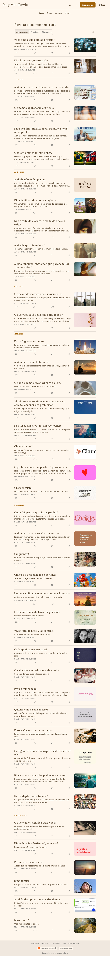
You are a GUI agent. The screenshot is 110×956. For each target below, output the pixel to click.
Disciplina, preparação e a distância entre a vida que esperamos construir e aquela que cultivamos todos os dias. (41, 157)
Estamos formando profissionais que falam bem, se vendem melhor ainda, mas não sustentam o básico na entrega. (42, 517)
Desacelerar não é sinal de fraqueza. (30, 847)
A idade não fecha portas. (30, 179)
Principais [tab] (35, 32)
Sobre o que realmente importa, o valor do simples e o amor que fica (42, 559)
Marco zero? (22, 920)
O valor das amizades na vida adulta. (37, 670)
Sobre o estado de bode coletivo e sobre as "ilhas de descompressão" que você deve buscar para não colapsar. (40, 65)
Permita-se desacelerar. (29, 862)
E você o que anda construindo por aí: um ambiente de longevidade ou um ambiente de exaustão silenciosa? (39, 780)
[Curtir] (16, 213)
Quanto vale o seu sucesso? (31, 709)
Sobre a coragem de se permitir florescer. (33, 578)
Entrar (102, 4)
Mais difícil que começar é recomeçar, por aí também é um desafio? (41, 904)
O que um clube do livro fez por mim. (37, 612)
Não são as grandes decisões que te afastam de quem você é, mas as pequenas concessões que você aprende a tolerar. (42, 472)
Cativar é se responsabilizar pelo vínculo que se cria (38, 597)
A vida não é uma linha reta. (31, 362)
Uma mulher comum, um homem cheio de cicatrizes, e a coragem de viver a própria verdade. (40, 205)
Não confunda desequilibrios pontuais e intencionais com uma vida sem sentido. (40, 714)
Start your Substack (48, 948)
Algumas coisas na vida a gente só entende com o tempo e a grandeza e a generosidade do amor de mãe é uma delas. (42, 693)
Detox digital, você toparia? (31, 796)
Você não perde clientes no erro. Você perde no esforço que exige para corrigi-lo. (41, 410)
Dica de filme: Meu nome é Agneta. (35, 200)
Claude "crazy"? (24, 446)
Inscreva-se (87, 4)
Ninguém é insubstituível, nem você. (36, 843)
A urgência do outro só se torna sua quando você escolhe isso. (40, 654)
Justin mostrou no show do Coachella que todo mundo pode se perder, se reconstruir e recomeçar (42, 430)
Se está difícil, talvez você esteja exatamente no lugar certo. (41, 491)
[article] (55, 46)
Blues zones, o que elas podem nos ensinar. (40, 775)
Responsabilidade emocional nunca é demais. (42, 593)
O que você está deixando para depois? (38, 314)
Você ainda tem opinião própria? (34, 39)
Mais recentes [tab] (22, 32)
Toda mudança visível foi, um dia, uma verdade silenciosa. (41, 248)
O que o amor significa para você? (35, 822)
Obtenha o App (66, 948)
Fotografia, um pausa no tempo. (33, 730)
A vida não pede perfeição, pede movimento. (41, 87)
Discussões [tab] (46, 32)
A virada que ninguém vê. (30, 245)
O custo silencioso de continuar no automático (35, 386)
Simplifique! (21, 880)
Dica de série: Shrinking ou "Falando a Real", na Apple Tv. (41, 130)
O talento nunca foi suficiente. (33, 152)
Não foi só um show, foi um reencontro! (38, 425)
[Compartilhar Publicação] (76, 4)
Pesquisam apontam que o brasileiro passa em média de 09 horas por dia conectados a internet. (41, 801)
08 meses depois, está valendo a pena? (32, 634)
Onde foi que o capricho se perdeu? (36, 512)
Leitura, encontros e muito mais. (29, 615)
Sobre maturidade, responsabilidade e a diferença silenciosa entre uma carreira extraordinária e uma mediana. (42, 112)
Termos (63, 943)
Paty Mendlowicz (28, 49)
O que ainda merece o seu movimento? (38, 294)
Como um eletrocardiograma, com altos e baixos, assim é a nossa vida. (41, 367)
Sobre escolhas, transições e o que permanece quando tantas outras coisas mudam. (42, 299)
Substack (45, 953)
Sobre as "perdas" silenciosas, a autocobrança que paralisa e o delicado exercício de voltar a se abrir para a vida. (42, 92)
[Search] (70, 4)
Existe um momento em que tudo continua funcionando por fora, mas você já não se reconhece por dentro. (42, 538)
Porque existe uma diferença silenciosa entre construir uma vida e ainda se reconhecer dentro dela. (41, 272)
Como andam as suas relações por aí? (31, 673)
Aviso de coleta (73, 943)
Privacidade (55, 943)
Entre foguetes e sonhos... (30, 341)
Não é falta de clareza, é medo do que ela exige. (39, 222)
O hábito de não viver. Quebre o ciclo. (37, 382)
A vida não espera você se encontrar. (37, 533)
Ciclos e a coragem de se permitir (35, 574)
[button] (41, 13)
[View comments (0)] (34, 52)
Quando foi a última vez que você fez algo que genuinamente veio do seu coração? (42, 759)
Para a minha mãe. (25, 688)
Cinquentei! (21, 554)
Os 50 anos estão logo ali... (26, 923)
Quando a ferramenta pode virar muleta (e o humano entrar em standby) (42, 451)
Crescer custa (23, 487)
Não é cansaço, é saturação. (31, 60)
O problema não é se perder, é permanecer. (41, 467)
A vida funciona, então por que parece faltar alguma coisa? (41, 265)
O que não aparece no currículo (34, 107)
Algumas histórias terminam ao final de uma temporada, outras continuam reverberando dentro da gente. (40, 137)
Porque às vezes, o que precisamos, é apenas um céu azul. (41, 884)
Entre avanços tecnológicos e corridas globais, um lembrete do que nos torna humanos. (41, 346)
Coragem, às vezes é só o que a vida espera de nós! (42, 752)
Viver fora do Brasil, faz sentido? (34, 630)
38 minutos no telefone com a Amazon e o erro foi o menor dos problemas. (39, 403)
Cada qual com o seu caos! (30, 649)
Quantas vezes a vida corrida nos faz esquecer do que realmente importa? (39, 827)
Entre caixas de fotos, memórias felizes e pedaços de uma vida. (40, 735)
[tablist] (33, 32)
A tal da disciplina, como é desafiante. (37, 899)
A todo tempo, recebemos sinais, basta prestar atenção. (39, 865)
